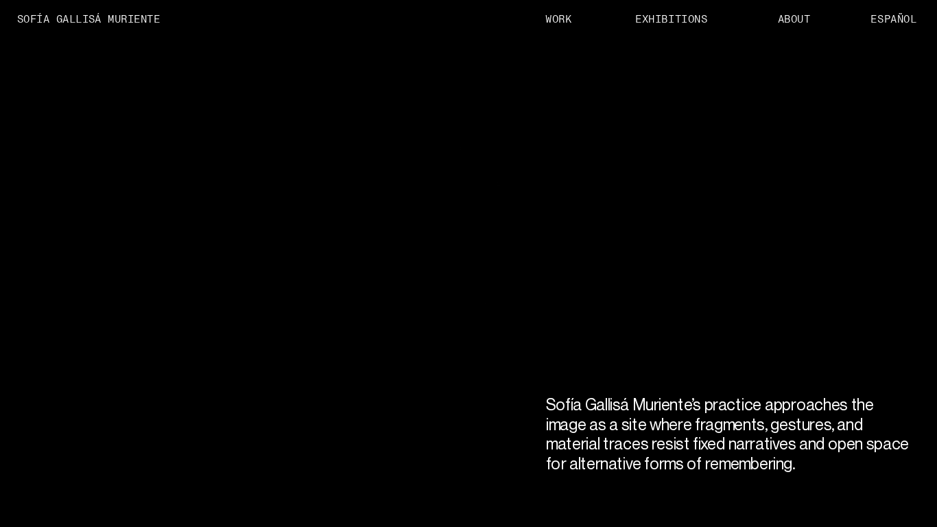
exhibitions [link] (671, 18)
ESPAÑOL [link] (894, 18)
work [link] (558, 18)
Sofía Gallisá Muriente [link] (88, 18)
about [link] (794, 18)
